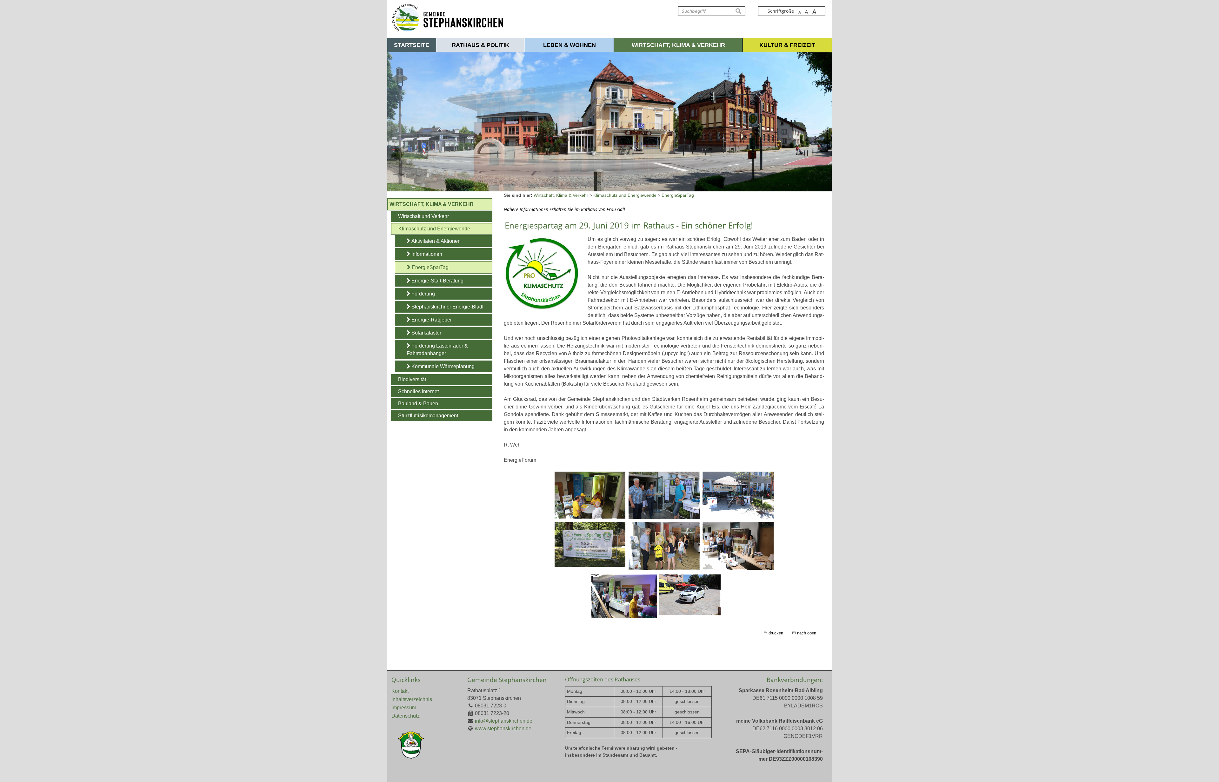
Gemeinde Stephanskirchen (507, 679)
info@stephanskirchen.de (503, 721)
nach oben (806, 633)
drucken (776, 633)
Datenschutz (405, 716)
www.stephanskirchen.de (503, 728)
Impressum (403, 707)
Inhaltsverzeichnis (411, 699)
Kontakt (400, 691)
